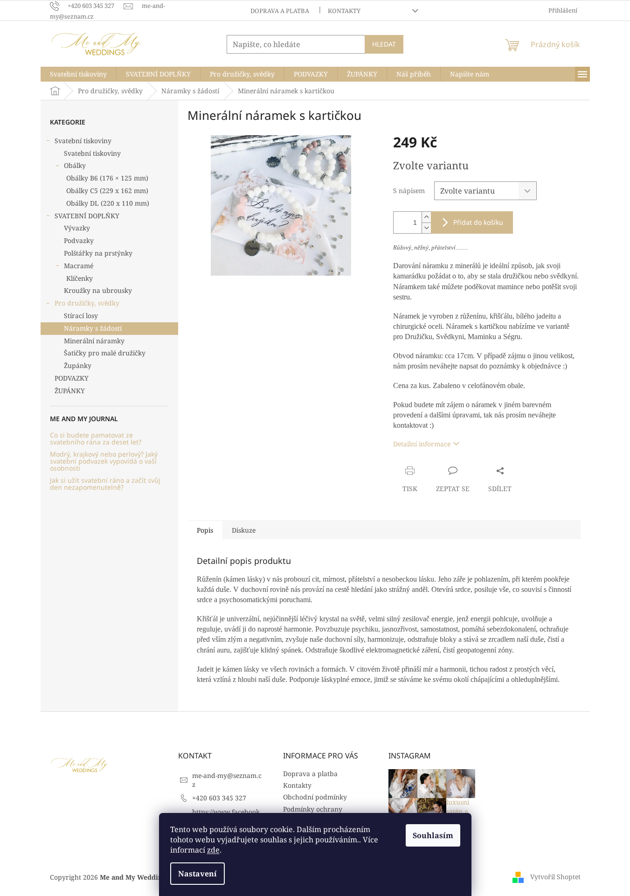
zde (213, 850)
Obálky (75, 165)
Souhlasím (433, 835)
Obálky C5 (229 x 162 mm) (107, 190)
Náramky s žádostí (93, 328)
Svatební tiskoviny (83, 140)
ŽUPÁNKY (70, 390)
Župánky (77, 365)
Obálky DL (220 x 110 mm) (107, 203)
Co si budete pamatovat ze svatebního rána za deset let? (95, 438)
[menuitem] (78, 74)
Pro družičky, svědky (87, 303)
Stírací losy (81, 315)
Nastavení (197, 873)
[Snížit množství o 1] (426, 227)
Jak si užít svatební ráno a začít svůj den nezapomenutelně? (105, 484)
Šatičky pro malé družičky (104, 352)
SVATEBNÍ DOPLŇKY (87, 215)
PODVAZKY (72, 378)
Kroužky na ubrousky (98, 290)
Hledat (384, 44)
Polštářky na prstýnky (98, 253)
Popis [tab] (205, 530)
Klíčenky (79, 278)
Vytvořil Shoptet (555, 876)
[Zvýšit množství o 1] (426, 217)
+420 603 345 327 (219, 797)
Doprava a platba (279, 11)
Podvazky (79, 240)
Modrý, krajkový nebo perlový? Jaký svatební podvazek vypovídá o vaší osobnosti (104, 461)
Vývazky (77, 227)
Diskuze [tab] (244, 530)
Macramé (78, 265)
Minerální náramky (94, 340)
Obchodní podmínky (315, 796)
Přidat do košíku (478, 222)
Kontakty (344, 11)
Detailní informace (421, 443)
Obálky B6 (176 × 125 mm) (107, 178)
